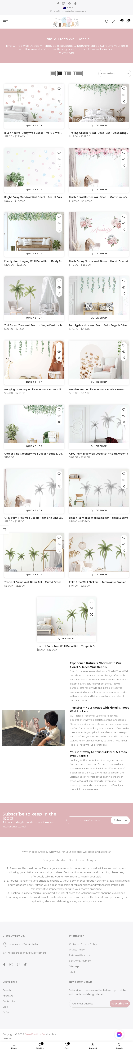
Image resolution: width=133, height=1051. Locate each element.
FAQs (6, 1012)
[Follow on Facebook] (58, 4)
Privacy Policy (77, 949)
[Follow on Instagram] (63, 4)
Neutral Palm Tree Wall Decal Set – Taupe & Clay (67, 646)
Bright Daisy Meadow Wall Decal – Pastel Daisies (34, 197)
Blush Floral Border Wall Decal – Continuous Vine (100, 197)
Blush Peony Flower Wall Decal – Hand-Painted (98, 261)
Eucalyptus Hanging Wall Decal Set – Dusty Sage (34, 261)
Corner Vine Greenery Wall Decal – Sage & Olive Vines (38, 453)
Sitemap (74, 966)
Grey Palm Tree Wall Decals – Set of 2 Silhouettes (35, 518)
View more (66, 53)
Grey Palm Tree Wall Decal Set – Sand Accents (98, 453)
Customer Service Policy (83, 944)
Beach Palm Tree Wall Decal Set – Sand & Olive (98, 518)
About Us (8, 995)
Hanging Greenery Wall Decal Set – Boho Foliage (35, 389)
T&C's (72, 971)
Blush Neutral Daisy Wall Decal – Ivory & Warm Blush (37, 133)
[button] (119, 1035)
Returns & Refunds (79, 955)
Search (7, 990)
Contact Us (9, 1001)
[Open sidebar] (4, 530)
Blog (5, 1006)
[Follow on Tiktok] (75, 4)
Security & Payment (80, 960)
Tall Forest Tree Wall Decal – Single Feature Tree (34, 325)
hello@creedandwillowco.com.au (69, 11)
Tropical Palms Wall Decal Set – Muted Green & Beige (38, 582)
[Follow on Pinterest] (69, 4)
